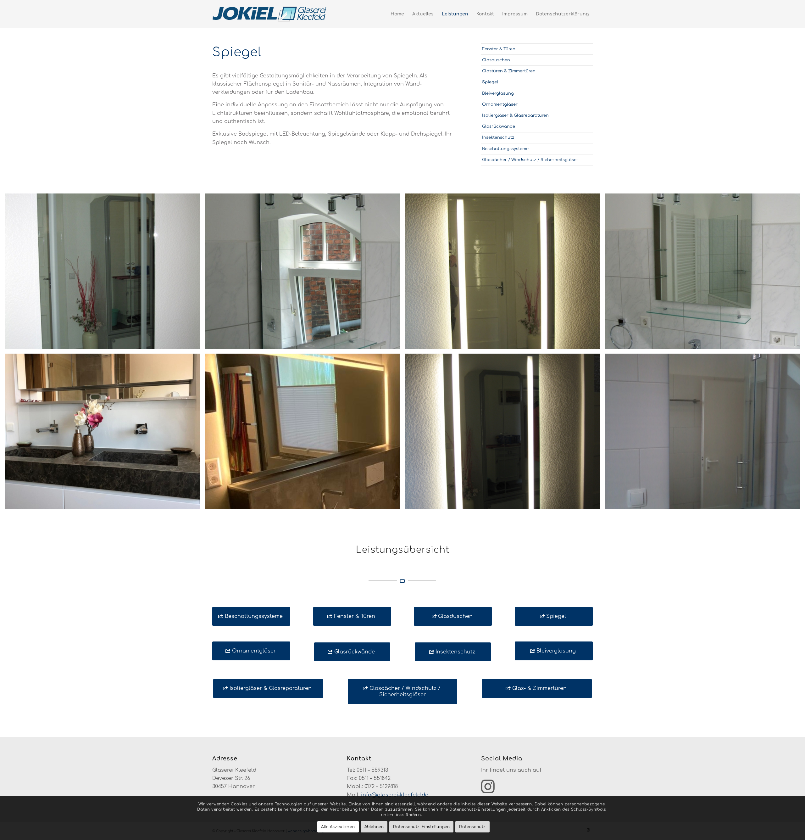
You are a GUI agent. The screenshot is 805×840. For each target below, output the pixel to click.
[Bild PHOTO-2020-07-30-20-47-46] (105, 434)
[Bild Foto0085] (705, 434)
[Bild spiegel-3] (305, 273)
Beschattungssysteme (505, 149)
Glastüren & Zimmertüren (509, 71)
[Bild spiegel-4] (505, 273)
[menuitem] (397, 14)
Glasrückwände (498, 126)
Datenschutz (472, 827)
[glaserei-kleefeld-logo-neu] (270, 14)
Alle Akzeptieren (338, 827)
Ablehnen (374, 827)
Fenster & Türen (498, 49)
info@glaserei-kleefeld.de (394, 795)
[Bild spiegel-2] (705, 273)
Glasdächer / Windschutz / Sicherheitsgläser (530, 160)
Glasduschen (496, 60)
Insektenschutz (498, 137)
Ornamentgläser (500, 104)
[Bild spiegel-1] (105, 273)
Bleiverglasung (498, 93)
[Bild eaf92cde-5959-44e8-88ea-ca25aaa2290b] (305, 434)
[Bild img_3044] (505, 434)
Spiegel (490, 82)
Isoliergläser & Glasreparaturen (515, 115)
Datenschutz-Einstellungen (421, 827)
